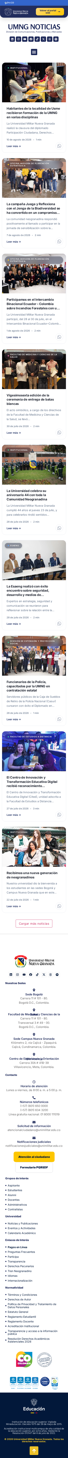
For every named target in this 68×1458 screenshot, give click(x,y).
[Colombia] (24, 1359)
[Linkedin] (12, 39)
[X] (43, 39)
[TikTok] (37, 39)
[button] (34, 52)
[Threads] (49, 39)
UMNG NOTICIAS (34, 27)
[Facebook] (31, 39)
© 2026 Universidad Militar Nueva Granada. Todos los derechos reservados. (34, 1440)
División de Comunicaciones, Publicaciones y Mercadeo (34, 31)
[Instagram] (18, 39)
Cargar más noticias (34, 923)
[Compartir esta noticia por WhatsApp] (59, 146)
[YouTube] (24, 39)
